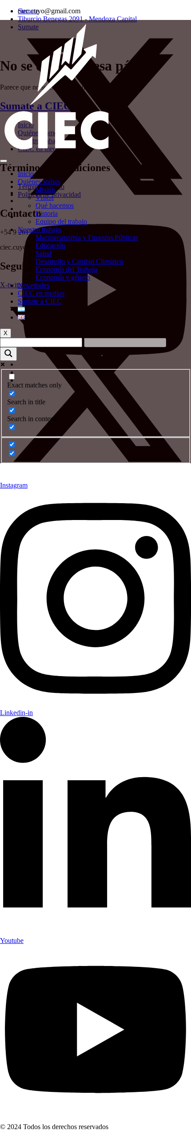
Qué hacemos (55, 205)
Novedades (33, 285)
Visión (45, 197)
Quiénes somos (39, 181)
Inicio (26, 173)
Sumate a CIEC (40, 301)
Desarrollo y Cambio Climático (79, 261)
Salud (44, 253)
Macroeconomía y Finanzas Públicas (87, 237)
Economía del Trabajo (66, 269)
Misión (45, 189)
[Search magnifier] (8, 354)
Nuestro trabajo (39, 229)
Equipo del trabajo (61, 221)
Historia (47, 213)
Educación (50, 245)
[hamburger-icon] (3, 161)
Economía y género (63, 277)
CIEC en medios (41, 293)
